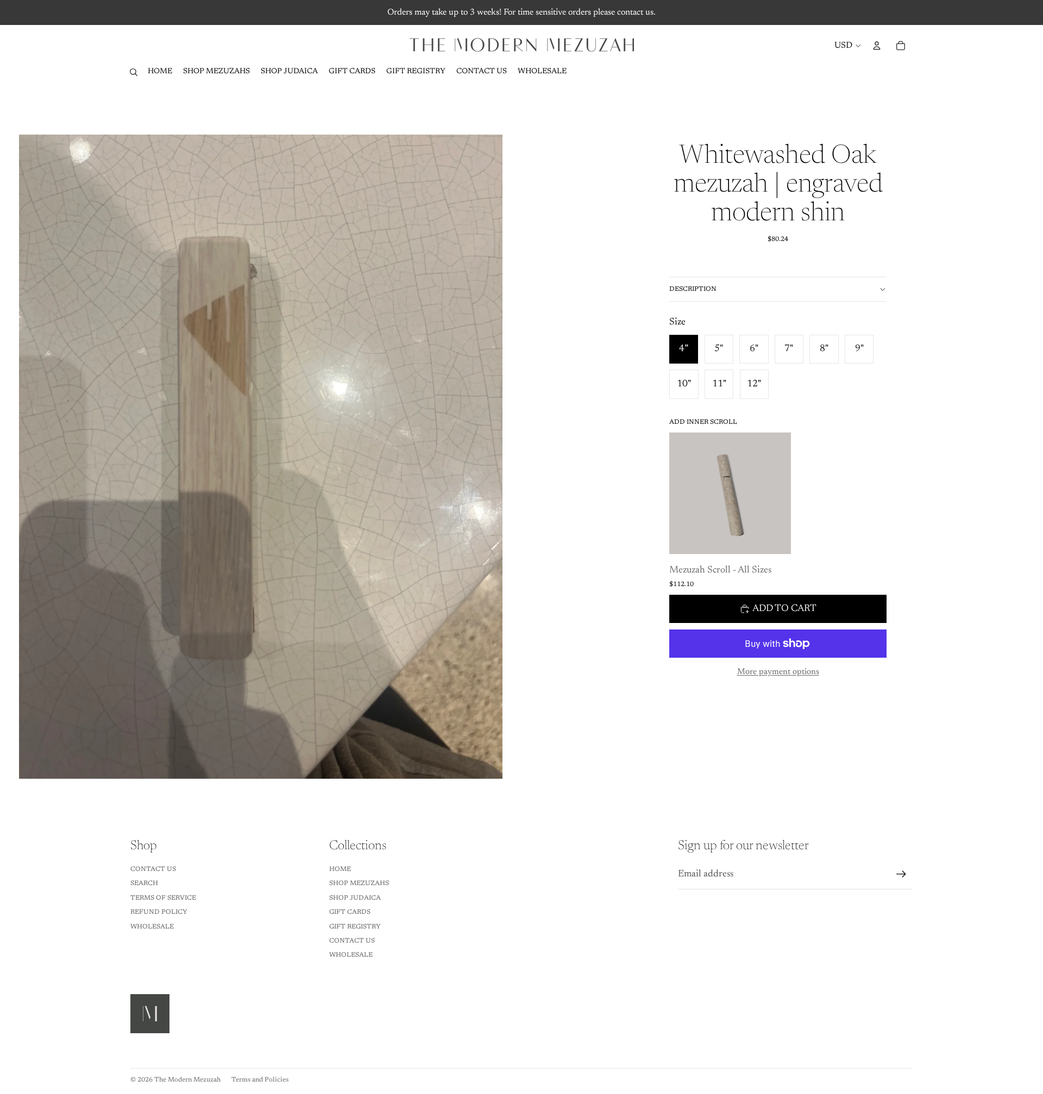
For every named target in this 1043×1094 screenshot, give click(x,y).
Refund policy (158, 912)
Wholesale (152, 927)
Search (144, 883)
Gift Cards (349, 912)
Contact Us (153, 869)
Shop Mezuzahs (359, 883)
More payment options (778, 672)
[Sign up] (901, 874)
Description (693, 289)
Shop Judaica (355, 898)
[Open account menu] (877, 46)
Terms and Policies (259, 1080)
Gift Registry (355, 927)
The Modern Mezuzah (187, 1080)
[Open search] (134, 72)
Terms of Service (163, 898)
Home (340, 869)
